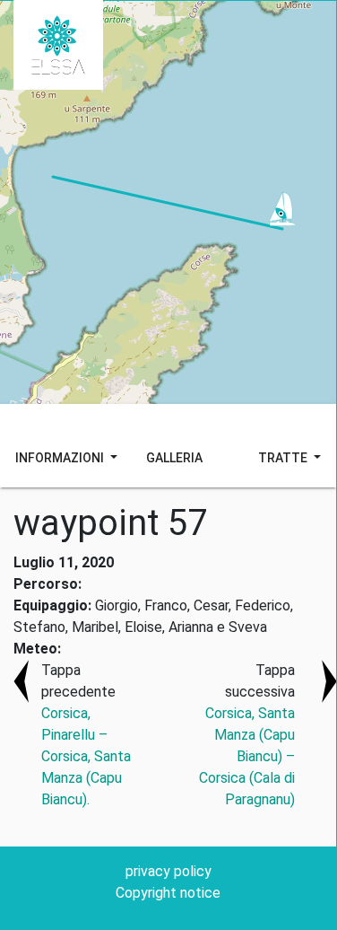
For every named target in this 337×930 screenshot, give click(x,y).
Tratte (284, 458)
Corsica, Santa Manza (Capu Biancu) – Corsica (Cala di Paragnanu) (247, 756)
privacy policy (168, 871)
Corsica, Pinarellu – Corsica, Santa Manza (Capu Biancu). (86, 756)
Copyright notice (168, 892)
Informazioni (61, 458)
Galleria (174, 458)
